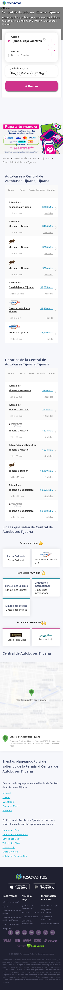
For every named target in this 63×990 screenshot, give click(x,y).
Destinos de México (25, 158)
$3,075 (46, 287)
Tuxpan (6, 797)
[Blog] (52, 932)
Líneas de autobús (11, 924)
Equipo (6, 906)
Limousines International (15, 834)
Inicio (6, 158)
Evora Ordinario (10, 851)
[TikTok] (45, 932)
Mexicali (7, 793)
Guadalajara (8, 801)
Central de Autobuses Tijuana (19, 162)
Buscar (33, 86)
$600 (47, 247)
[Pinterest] (38, 932)
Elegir (42, 73)
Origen (15, 36)
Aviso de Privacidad (50, 923)
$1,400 (46, 470)
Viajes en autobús (30, 916)
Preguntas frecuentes (46, 911)
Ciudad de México (11, 806)
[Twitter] (17, 932)
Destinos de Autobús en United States (12, 919)
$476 (47, 226)
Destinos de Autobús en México (12, 912)
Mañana (26, 73)
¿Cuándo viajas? (19, 68)
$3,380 (46, 510)
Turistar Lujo (9, 847)
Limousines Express (12, 830)
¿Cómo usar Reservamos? (28, 907)
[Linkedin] (31, 932)
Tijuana (45, 158)
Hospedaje (8, 928)
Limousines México (12, 838)
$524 (47, 430)
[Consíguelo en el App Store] (18, 887)
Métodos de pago (49, 905)
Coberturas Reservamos (27, 922)
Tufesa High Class (11, 843)
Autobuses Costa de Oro (15, 855)
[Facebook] (10, 932)
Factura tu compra (30, 912)
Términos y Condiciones (47, 918)
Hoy (13, 73)
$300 (47, 207)
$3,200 (46, 308)
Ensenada (7, 810)
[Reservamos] (12, 3)
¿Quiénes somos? (11, 902)
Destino (15, 51)
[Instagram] (24, 932)
